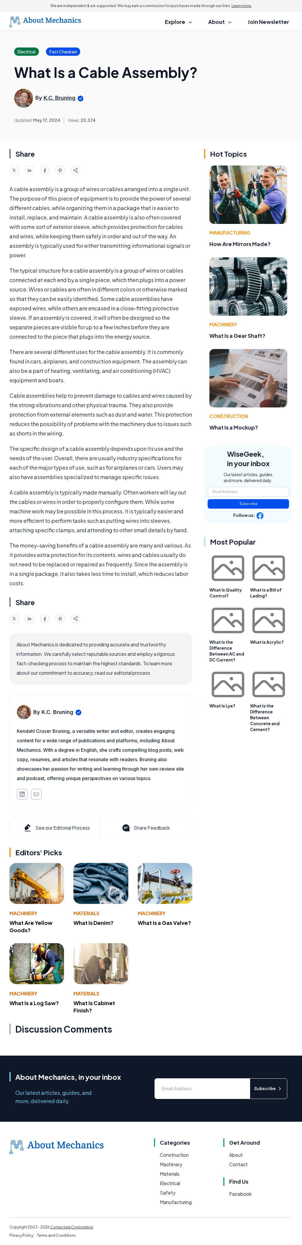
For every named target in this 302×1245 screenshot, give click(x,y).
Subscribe (248, 504)
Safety (167, 1193)
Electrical (170, 1183)
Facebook (240, 1194)
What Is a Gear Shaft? (237, 335)
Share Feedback (152, 828)
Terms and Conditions (56, 1235)
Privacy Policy (21, 1235)
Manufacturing (229, 233)
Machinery (23, 913)
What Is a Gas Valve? (164, 922)
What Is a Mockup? (233, 427)
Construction (228, 416)
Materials (86, 913)
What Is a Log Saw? (34, 1003)
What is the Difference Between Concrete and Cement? (265, 717)
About (236, 1155)
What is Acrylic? (267, 642)
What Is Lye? (222, 705)
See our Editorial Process (62, 828)
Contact (238, 1164)
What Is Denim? (93, 922)
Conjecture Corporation (71, 1227)
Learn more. (242, 6)
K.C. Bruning (60, 98)
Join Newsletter (268, 21)
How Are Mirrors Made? (240, 243)
